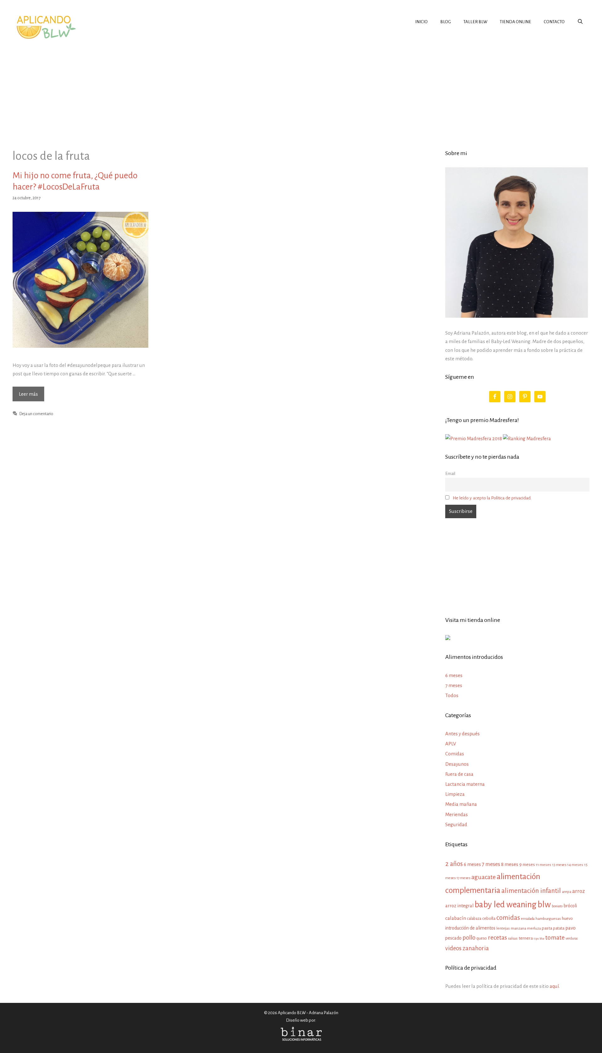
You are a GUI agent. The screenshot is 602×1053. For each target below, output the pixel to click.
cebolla (488, 918)
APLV (450, 743)
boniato (557, 906)
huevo (567, 918)
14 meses (575, 865)
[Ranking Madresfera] (527, 438)
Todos (451, 695)
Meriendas (456, 814)
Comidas (454, 753)
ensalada (528, 919)
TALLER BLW (475, 21)
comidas (508, 917)
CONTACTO (554, 21)
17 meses (463, 878)
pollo (468, 937)
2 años (454, 863)
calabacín (455, 918)
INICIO (421, 21)
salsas (513, 938)
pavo (570, 928)
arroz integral (459, 905)
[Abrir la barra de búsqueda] (580, 22)
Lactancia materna (465, 784)
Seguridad (456, 824)
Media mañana (461, 804)
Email (450, 473)
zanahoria (475, 948)
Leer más (31, 396)
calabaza (474, 918)
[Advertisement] (301, 89)
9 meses (527, 864)
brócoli (570, 905)
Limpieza (455, 794)
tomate (555, 937)
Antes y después (462, 733)
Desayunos (457, 764)
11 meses (543, 865)
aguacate (483, 877)
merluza (534, 928)
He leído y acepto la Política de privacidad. (492, 498)
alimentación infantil (531, 890)
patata (558, 928)
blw (544, 904)
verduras (572, 938)
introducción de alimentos (470, 927)
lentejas (503, 928)
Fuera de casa (459, 774)
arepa (566, 892)
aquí (554, 986)
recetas (497, 937)
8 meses (509, 864)
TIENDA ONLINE (515, 21)
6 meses (453, 675)
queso (481, 938)
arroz (578, 891)
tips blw (539, 938)
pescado (453, 938)
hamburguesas (548, 918)
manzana (518, 928)
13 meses (559, 865)
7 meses (453, 685)
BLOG (445, 21)
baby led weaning (505, 904)
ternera (526, 938)
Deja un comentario (36, 413)
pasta (547, 928)
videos (453, 948)
